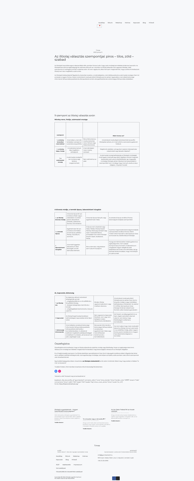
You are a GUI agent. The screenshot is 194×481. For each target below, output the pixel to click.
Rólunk (110, 22)
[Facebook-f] (114, 478)
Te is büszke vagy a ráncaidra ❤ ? (94, 419)
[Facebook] (56, 371)
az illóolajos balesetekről (91, 361)
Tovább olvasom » (59, 422)
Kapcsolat (136, 22)
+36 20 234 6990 (103, 460)
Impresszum (78, 464)
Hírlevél (151, 22)
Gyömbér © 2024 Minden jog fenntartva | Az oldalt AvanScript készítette (68, 477)
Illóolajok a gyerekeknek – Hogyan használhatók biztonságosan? (66, 410)
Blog (144, 22)
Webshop (118, 22)
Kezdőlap (102, 22)
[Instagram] (59, 371)
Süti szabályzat (61, 468)
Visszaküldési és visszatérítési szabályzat (69, 471)
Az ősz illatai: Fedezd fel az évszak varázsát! (122, 410)
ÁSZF (57, 464)
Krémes (127, 22)
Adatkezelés (67, 464)
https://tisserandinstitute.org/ (68, 384)
